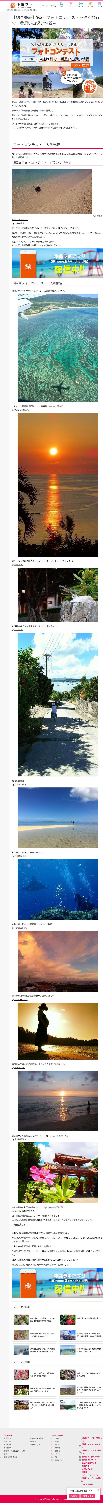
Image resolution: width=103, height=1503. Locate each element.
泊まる (58, 1451)
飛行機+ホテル (88, 1496)
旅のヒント (59, 1460)
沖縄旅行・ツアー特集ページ (91, 1439)
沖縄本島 (33, 1441)
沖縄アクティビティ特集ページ (91, 1452)
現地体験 (74, 1496)
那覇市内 (7, 1438)
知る (57, 1441)
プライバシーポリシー (91, 1475)
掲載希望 (85, 1466)
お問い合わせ (87, 1469)
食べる (58, 1447)
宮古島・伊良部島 (37, 1438)
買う (57, 1457)
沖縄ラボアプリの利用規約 (91, 1480)
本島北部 (7, 1441)
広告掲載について (89, 1463)
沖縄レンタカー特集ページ (91, 1446)
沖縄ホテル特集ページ (91, 1456)
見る (57, 1438)
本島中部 (7, 1444)
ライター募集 (87, 1484)
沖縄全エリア (35, 1444)
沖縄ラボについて (89, 1459)
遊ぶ (57, 1444)
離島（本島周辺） (11, 1457)
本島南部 (7, 1447)
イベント (58, 1454)
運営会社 (85, 1472)
